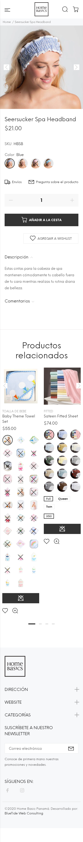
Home (7, 22)
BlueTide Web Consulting (24, 813)
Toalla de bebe (14, 411)
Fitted (48, 411)
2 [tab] (40, 623)
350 (49, 516)
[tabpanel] (21, 486)
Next (78, 385)
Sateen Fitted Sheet (61, 416)
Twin (49, 506)
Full (48, 499)
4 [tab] (53, 623)
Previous (4, 385)
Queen (63, 499)
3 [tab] (46, 623)
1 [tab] (31, 623)
